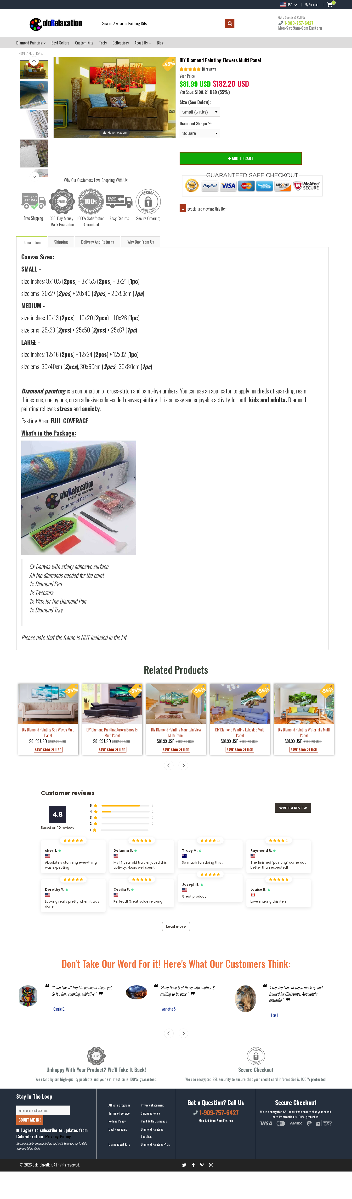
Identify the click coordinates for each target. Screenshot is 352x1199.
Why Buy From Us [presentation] (140, 242)
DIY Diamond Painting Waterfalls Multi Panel (304, 732)
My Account (311, 4)
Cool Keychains (117, 1129)
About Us (142, 43)
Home (22, 53)
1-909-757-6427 (298, 23)
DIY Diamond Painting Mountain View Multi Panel (176, 732)
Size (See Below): (195, 102)
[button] (198, 69)
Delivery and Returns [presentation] (97, 242)
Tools (103, 43)
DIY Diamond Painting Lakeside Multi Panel (240, 732)
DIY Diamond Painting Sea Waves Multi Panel (48, 732)
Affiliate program (119, 1104)
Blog (160, 43)
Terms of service (119, 1113)
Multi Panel (36, 53)
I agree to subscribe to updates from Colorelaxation (52, 1133)
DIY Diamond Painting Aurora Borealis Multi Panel (112, 732)
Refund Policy (116, 1120)
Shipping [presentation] (61, 242)
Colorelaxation (42, 1165)
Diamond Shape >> (195, 123)
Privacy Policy (57, 1136)
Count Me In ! (29, 1120)
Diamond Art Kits (119, 1144)
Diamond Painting (29, 43)
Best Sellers (60, 43)
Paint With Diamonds (154, 1120)
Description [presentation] (32, 242)
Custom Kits (84, 43)
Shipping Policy (150, 1113)
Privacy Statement (152, 1104)
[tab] (31, 241)
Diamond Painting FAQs (155, 1144)
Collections (121, 43)
